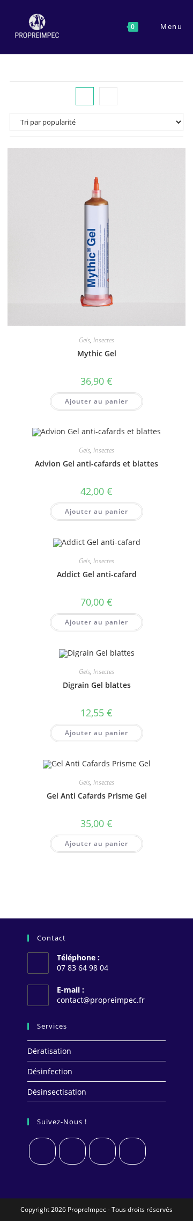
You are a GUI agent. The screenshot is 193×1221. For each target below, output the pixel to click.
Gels (84, 339)
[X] (42, 1151)
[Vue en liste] (108, 96)
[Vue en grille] (85, 96)
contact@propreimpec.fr (101, 1000)
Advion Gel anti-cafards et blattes (96, 463)
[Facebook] (72, 1151)
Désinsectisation (56, 1092)
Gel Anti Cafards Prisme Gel (97, 796)
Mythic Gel (96, 353)
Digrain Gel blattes (97, 685)
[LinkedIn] (132, 1151)
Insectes (103, 339)
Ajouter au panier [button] (96, 401)
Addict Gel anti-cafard (97, 574)
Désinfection (49, 1071)
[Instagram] (102, 1151)
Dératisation (49, 1051)
